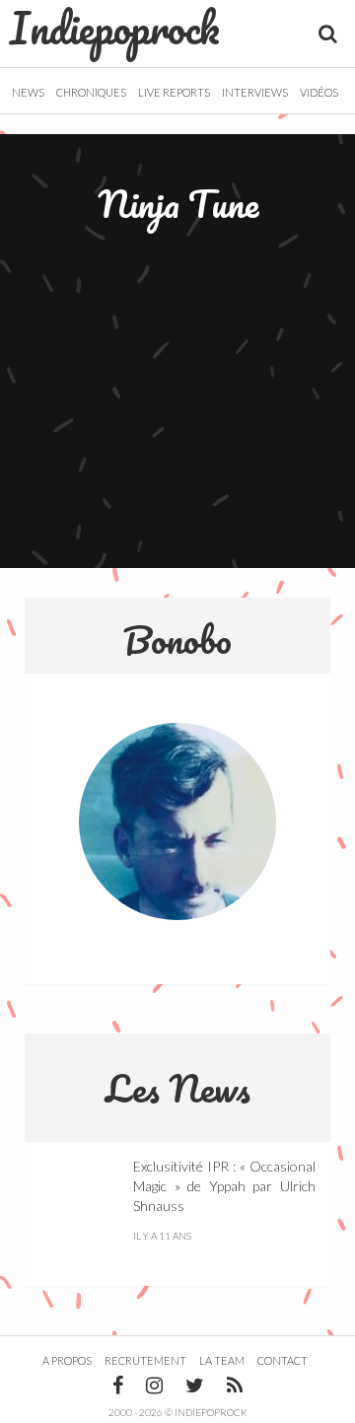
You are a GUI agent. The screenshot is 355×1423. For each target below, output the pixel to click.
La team (222, 1360)
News (28, 92)
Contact (282, 1360)
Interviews (255, 92)
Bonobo (177, 639)
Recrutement (145, 1360)
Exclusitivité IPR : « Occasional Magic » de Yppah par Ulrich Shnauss (224, 1186)
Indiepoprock (115, 27)
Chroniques (91, 92)
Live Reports (174, 92)
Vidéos (319, 92)
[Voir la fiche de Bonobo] (177, 821)
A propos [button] (67, 1360)
